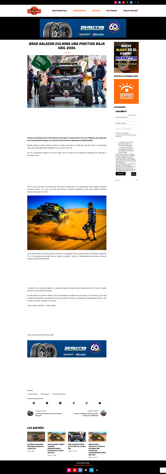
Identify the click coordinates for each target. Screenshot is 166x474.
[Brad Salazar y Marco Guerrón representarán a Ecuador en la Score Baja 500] (56, 437)
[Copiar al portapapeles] (86, 403)
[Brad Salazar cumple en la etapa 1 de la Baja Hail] (77, 437)
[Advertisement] (66, 124)
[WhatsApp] (47, 403)
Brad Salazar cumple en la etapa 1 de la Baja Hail (77, 446)
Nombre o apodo (121, 123)
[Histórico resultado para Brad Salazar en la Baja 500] (36, 437)
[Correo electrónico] (99, 403)
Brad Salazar (45, 394)
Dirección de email (122, 117)
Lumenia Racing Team (58, 394)
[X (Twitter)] (127, 2)
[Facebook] (119, 2)
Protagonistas (59, 10)
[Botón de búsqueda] (137, 180)
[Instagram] (115, 2)
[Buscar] (138, 2)
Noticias (96, 10)
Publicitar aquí (130, 10)
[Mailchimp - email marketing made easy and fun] (133, 175)
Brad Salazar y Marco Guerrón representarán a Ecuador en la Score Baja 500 (56, 448)
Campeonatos (79, 10)
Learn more (133, 169)
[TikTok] (135, 2)
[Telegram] (131, 2)
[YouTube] (123, 2)
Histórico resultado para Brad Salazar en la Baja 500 (35, 446)
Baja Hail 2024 (33, 394)
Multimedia (111, 10)
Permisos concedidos (122, 133)
